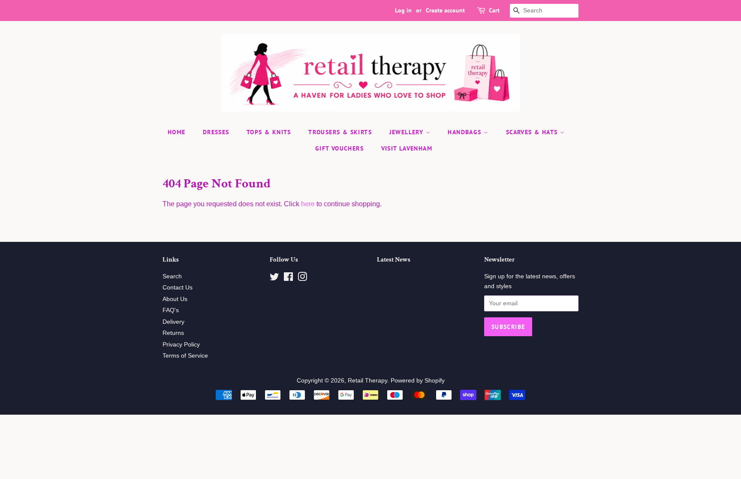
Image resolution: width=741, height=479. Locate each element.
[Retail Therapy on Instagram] (302, 278)
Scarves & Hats (533, 132)
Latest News (393, 260)
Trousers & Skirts (340, 132)
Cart (494, 10)
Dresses (216, 132)
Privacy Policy (181, 344)
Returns (173, 333)
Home (177, 132)
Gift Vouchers (339, 148)
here (308, 204)
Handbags (466, 132)
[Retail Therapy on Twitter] (274, 278)
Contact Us (178, 287)
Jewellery (407, 132)
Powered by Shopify (418, 380)
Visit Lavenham (407, 148)
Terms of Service (185, 355)
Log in (403, 10)
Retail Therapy (367, 380)
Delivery (173, 322)
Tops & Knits (269, 132)
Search (172, 276)
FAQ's (171, 310)
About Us (175, 299)
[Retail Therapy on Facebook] (288, 278)
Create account (445, 10)
